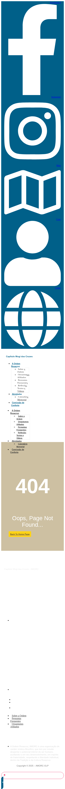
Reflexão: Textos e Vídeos (22, 388)
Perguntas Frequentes (22, 381)
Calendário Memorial (22, 398)
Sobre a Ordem (21, 370)
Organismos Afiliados (23, 376)
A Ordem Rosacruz (15, 411)
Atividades (17, 394)
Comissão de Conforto (17, 450)
